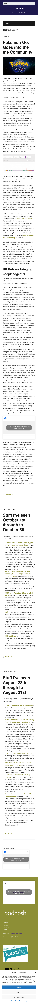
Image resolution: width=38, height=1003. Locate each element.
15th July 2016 (7, 36)
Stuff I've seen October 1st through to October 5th (16, 522)
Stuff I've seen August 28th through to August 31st (16, 685)
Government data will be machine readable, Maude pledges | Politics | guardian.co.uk (18, 573)
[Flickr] (20, 8)
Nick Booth (8, 657)
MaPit (7, 612)
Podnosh (14, 13)
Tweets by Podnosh (19, 892)
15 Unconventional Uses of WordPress (19, 705)
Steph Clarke (9, 494)
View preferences (19, 997)
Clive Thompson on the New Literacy (18, 753)
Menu (8, 23)
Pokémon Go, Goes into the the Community (17, 47)
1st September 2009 (9, 672)
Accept (19, 987)
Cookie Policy (14, 1001)
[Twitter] (17, 8)
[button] (35, 972)
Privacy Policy (23, 1001)
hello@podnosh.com (16, 933)
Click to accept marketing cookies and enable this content (19, 427)
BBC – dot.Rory (10, 636)
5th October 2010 (9, 509)
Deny (19, 992)
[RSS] (22, 8)
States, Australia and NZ (24, 219)
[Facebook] (15, 8)
